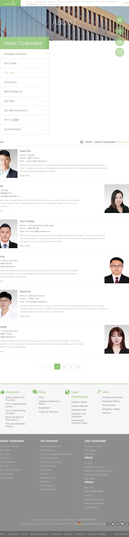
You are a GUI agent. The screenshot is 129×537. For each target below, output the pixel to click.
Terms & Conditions (94, 503)
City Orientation (48, 465)
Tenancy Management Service (55, 454)
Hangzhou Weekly (111, 409)
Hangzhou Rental (111, 401)
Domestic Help (47, 477)
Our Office (89, 454)
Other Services (47, 489)
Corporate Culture (93, 446)
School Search (47, 485)
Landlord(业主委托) (94, 491)
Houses (52, 1)
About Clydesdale (105, 141)
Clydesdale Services (50, 446)
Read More (25, 175)
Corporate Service (93, 499)
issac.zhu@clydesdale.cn (37, 161)
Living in (88, 462)
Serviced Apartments (39, 534)
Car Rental (45, 481)
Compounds (87, 1)
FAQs (42, 392)
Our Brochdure (12, 129)
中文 (126, 3)
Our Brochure (7, 478)
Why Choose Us (13, 91)
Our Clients (10, 63)
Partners (106, 413)
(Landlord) (36, 4)
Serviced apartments (68, 1)
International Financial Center (79, 421)
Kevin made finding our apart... (15, 411)
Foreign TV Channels (50, 462)
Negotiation (44, 407)
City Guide (89, 478)
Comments (12, 392)
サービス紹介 (11, 119)
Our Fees (9, 101)
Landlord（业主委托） (97, 534)
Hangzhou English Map (96, 474)
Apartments (40, 1)
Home (29, 1)
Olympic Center (79, 402)
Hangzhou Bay (78, 409)
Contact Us (10, 82)
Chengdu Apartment (112, 397)
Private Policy (91, 507)
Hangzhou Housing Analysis (98, 470)
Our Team (9, 72)
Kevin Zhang (27, 221)
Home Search (47, 450)
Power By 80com (122, 534)
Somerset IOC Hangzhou (78, 415)
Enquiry (88, 495)
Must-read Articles (93, 466)
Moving (44, 473)
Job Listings (90, 450)
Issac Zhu (25, 150)
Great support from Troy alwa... (15, 398)
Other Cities (54, 4)
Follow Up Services (48, 411)
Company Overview (15, 53)
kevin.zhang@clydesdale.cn (38, 231)
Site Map (88, 487)
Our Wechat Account (15, 110)
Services (100, 1)
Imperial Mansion (80, 406)
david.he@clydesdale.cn (36, 301)
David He (25, 291)
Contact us (112, 1)
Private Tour (46, 469)
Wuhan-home (109, 405)
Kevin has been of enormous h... (15, 418)
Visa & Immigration (49, 458)
